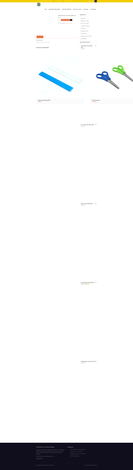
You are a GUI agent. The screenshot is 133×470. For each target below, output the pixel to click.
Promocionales (84, 33)
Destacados (83, 18)
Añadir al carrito (60, 74)
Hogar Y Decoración (85, 23)
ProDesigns (94, 465)
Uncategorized (84, 38)
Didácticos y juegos (77, 9)
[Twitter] (39, 458)
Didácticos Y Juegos (85, 20)
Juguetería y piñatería (66, 9)
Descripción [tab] (40, 36)
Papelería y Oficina (69, 23)
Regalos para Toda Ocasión (54, 9)
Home (46, 9)
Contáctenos (93, 9)
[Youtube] (41, 458)
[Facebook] (37, 458)
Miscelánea (86, 9)
